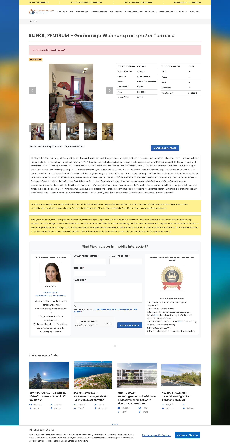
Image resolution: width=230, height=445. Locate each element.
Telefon (79, 268)
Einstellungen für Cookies (156, 435)
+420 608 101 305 (50, 292)
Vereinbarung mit (106, 310)
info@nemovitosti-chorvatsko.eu (51, 295)
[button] (112, 424)
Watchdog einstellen (165, 148)
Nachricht (80, 280)
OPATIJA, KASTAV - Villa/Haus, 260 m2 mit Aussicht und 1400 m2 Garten (47, 396)
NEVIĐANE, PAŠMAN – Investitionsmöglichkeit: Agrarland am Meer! (176, 396)
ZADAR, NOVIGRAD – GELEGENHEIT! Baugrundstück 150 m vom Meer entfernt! (91, 396)
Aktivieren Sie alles (187, 435)
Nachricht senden (129, 325)
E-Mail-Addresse (119, 256)
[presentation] (26, 390)
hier (156, 315)
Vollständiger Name (86, 256)
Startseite (33, 21)
